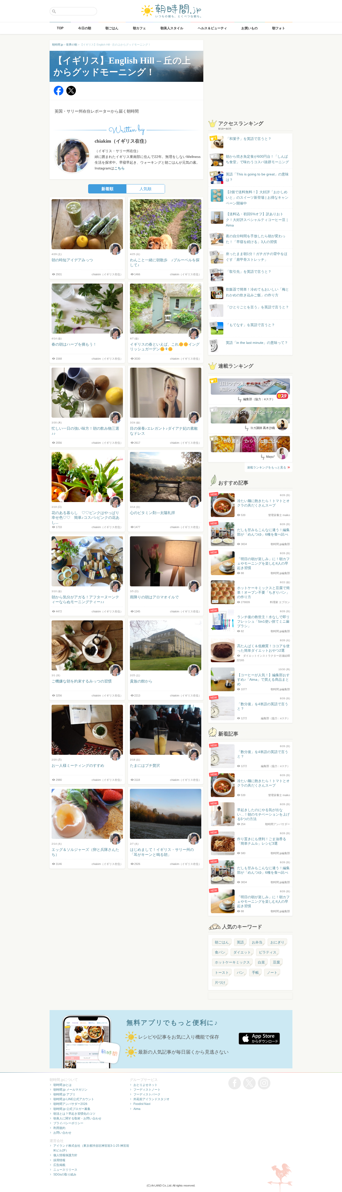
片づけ (220, 983)
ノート (272, 973)
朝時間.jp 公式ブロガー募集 (71, 1109)
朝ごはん (222, 942)
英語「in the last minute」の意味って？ (257, 343)
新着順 (107, 189)
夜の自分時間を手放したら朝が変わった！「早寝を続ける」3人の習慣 (255, 239)
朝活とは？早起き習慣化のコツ (74, 1113)
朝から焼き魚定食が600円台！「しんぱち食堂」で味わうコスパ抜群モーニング (257, 159)
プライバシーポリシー (68, 1123)
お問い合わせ (62, 1132)
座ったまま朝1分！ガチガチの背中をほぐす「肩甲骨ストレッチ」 (256, 256)
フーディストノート (146, 1089)
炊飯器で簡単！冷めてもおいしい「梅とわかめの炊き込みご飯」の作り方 (252, 292)
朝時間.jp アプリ (64, 1094)
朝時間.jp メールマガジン (70, 1089)
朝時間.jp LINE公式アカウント (73, 1099)
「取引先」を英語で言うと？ (248, 272)
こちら (119, 168)
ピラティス (267, 952)
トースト (222, 973)
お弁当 (257, 942)
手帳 (255, 973)
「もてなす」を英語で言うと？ (250, 325)
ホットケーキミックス (232, 962)
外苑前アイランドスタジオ (151, 1099)
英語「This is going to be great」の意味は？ (257, 177)
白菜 (261, 962)
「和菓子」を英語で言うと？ (248, 139)
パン (240, 973)
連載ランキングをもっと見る (266, 467)
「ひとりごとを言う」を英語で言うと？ (257, 307)
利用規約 (59, 1128)
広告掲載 (59, 1165)
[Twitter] (71, 94)
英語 (240, 942)
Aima (136, 1109)
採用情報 (59, 1160)
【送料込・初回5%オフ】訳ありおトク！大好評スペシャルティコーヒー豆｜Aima (257, 219)
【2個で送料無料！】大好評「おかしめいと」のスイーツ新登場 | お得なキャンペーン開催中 (257, 197)
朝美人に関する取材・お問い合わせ (77, 1118)
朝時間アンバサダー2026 (70, 1104)
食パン (220, 952)
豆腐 (276, 962)
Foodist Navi (141, 1104)
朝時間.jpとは (62, 1085)
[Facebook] (59, 94)
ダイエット (242, 952)
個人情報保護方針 (65, 1155)
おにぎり (277, 942)
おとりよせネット (145, 1085)
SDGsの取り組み (64, 1174)
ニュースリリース (65, 1169)
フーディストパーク (146, 1094)
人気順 (145, 189)
